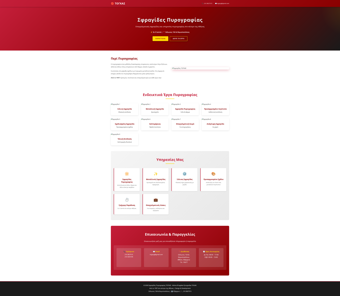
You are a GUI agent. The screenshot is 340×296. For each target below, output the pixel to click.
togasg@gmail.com (156, 254)
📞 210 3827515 (207, 3)
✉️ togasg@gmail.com (222, 3)
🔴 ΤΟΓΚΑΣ (118, 3)
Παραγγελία (160, 38)
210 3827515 (129, 254)
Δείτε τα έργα (178, 38)
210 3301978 (129, 257)
